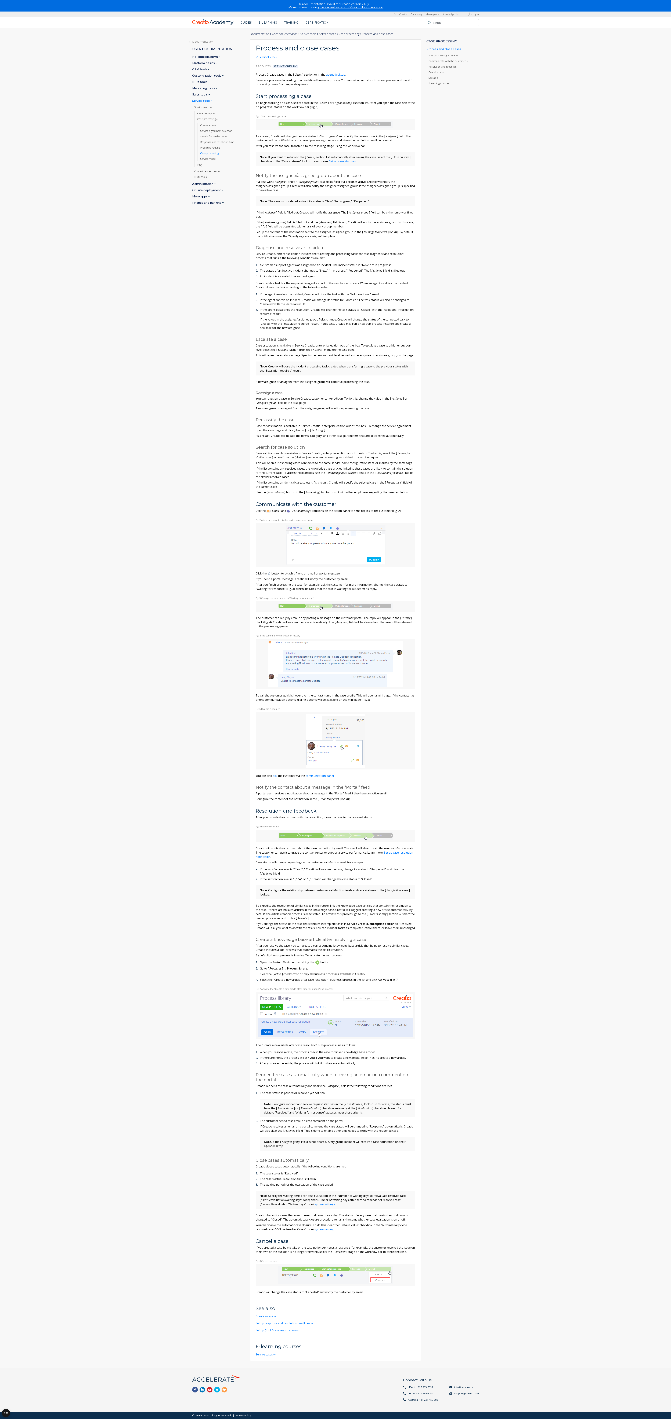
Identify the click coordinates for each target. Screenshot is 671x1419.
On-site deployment (207, 190)
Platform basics (203, 63)
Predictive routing (210, 147)
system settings (324, 1204)
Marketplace (432, 14)
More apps (200, 196)
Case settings (205, 113)
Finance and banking (207, 202)
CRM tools (200, 69)
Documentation (259, 34)
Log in (476, 14)
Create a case (264, 1316)
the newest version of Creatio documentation (351, 7)
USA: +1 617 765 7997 (420, 1387)
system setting (324, 1229)
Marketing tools (204, 88)
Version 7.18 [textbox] (265, 57)
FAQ (199, 165)
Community (416, 14)
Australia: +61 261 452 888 (423, 1399)
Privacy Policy (243, 1415)
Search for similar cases (213, 136)
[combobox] (266, 58)
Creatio (403, 14)
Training (291, 22)
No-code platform (205, 56)
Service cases (327, 34)
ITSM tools (200, 177)
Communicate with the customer (447, 61)
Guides (246, 22)
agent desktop (335, 74)
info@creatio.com (464, 1387)
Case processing (349, 34)
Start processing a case (442, 55)
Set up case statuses (342, 161)
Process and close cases (444, 49)
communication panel (320, 776)
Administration (203, 184)
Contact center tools (206, 171)
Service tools (308, 34)
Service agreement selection (216, 130)
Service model (208, 158)
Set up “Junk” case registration (276, 1330)
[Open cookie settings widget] (6, 1413)
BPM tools (200, 82)
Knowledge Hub (451, 14)
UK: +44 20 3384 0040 (420, 1393)
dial (275, 776)
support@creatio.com (466, 1393)
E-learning (268, 22)
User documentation (285, 34)
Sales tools (200, 94)
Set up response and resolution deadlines (283, 1323)
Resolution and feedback (443, 66)
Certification (317, 22)
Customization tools (207, 75)
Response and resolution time (217, 142)
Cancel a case (436, 72)
